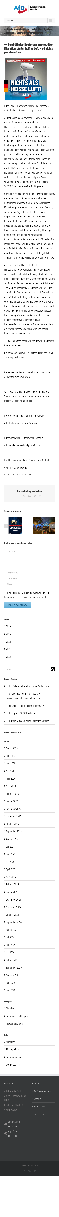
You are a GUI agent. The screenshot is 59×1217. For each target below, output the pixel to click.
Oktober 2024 (12, 914)
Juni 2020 (10, 990)
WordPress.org (13, 1064)
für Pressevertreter (42, 1091)
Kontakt (37, 1098)
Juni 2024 (10, 944)
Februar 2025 (12, 884)
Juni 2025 (10, 854)
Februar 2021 (12, 960)
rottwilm (9, 475)
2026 (8, 626)
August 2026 (12, 748)
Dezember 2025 (13, 808)
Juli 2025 (10, 846)
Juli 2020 (10, 982)
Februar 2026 (12, 793)
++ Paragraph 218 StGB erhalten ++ (22, 713)
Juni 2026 (10, 763)
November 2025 (13, 816)
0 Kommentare (33, 475)
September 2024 (14, 922)
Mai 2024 (10, 952)
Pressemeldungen (14, 1023)
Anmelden (10, 1041)
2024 (8, 641)
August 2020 (12, 975)
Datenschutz (39, 1106)
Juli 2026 (10, 755)
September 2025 (14, 831)
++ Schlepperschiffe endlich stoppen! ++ (25, 705)
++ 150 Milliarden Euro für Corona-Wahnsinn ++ (28, 686)
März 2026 (11, 786)
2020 (8, 656)
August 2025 (12, 839)
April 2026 (10, 778)
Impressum (38, 1114)
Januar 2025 (12, 892)
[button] (6, 526)
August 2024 (12, 929)
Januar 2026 (12, 801)
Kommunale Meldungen (17, 1016)
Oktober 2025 (12, 824)
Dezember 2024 (13, 899)
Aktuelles (24, 475)
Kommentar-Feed (14, 1057)
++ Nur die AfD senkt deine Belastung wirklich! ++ (29, 720)
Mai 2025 (10, 861)
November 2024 (13, 907)
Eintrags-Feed (12, 1049)
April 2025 (10, 869)
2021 (8, 649)
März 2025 (11, 876)
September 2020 (14, 967)
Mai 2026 (10, 771)
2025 (8, 634)
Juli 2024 (10, 937)
